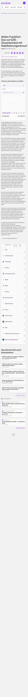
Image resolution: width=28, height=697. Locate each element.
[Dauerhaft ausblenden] (24, 56)
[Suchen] (23, 92)
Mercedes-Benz (9, 297)
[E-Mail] (23, 53)
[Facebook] (14, 53)
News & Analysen (4, 13)
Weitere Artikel (20, 395)
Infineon (7, 267)
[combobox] (13, 92)
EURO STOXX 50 (9, 303)
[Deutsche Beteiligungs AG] (3, 340)
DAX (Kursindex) (9, 255)
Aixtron (7, 309)
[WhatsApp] (17, 53)
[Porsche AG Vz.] (3, 316)
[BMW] (3, 286)
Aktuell (7, 7)
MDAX (6, 279)
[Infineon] (3, 268)
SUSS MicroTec (8, 321)
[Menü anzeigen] (2, 7)
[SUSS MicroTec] (3, 322)
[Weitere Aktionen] (24, 252)
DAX (6, 249)
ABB (6, 327)
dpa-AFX (3, 48)
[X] (20, 53)
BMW (6, 285)
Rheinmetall (8, 261)
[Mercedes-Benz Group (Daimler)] (3, 298)
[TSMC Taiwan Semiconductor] (3, 334)
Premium (19, 7)
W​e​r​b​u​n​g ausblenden (18, 23)
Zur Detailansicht (5, 116)
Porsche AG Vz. (9, 315)
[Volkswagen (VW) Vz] (3, 274)
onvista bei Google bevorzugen (10, 56)
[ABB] (3, 328)
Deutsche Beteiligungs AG (11, 339)
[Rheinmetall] (3, 262)
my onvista (13, 7)
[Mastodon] (12, 53)
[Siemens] (3, 292)
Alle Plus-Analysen (20, 428)
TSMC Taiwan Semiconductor (12, 333)
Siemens (7, 291)
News (9, 13)
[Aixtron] (3, 310)
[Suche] (24, 7)
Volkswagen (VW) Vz (10, 273)
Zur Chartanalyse (21, 116)
